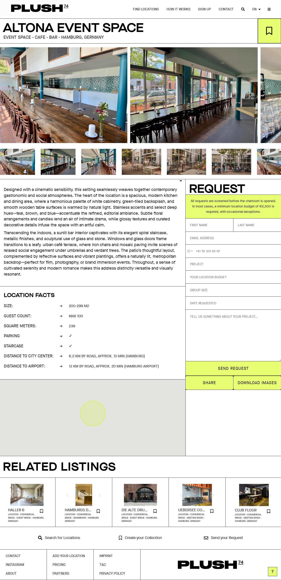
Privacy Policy (112, 573)
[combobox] (190, 251)
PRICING (59, 564)
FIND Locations (146, 9)
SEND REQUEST (233, 368)
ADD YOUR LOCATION (69, 556)
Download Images (257, 382)
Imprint (106, 556)
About (11, 573)
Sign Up (204, 9)
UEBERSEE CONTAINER (192, 510)
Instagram (15, 564)
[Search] (243, 9)
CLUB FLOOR (246, 510)
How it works (178, 9)
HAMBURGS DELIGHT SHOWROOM (79, 510)
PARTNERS (61, 573)
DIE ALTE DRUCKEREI (136, 510)
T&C (102, 564)
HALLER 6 (16, 510)
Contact (226, 9)
